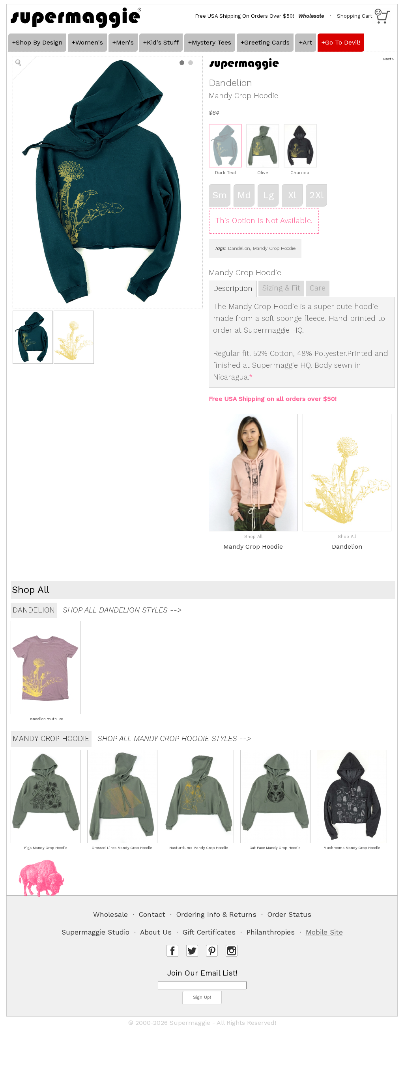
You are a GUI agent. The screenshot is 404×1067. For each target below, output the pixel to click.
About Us (156, 932)
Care (317, 288)
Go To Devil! (342, 42)
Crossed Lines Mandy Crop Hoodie (122, 848)
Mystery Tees (211, 42)
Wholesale (110, 914)
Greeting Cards (267, 42)
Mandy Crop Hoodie (274, 248)
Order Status (289, 914)
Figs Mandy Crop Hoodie (45, 848)
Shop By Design (39, 42)
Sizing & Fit (281, 288)
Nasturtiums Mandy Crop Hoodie (198, 848)
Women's (89, 42)
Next (387, 59)
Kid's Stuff (163, 42)
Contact (152, 914)
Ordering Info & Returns (216, 914)
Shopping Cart (354, 16)
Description (232, 288)
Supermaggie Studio (95, 932)
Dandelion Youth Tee (45, 719)
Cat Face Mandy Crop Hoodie (275, 848)
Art (307, 42)
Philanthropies (271, 932)
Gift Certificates (209, 932)
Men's (125, 42)
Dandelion (239, 248)
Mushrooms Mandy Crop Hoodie (352, 848)
